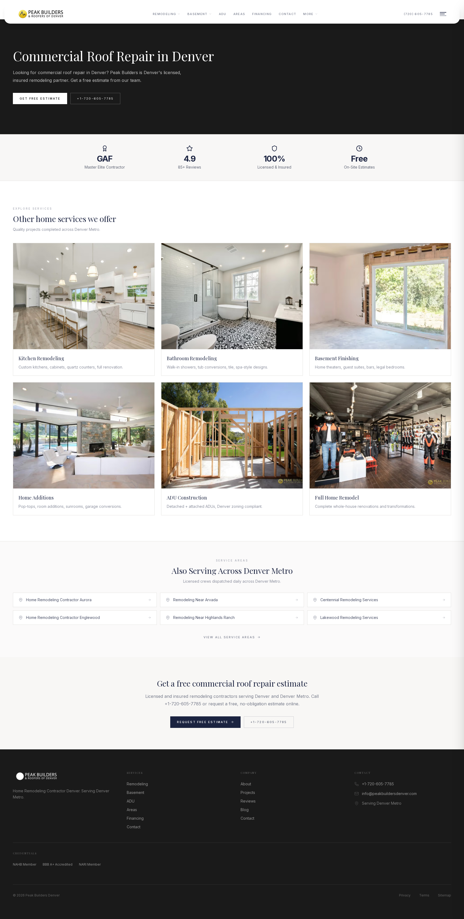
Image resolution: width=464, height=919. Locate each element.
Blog (245, 809)
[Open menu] (443, 14)
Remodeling (164, 14)
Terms (424, 895)
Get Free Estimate (40, 98)
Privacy (405, 895)
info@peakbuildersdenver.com (389, 793)
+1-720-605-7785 (95, 98)
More (308, 14)
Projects (248, 792)
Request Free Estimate (202, 722)
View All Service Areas (229, 637)
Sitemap (444, 895)
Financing (262, 14)
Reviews (248, 801)
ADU (222, 14)
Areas (239, 14)
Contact (287, 14)
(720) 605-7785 (418, 14)
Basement (197, 14)
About (246, 784)
